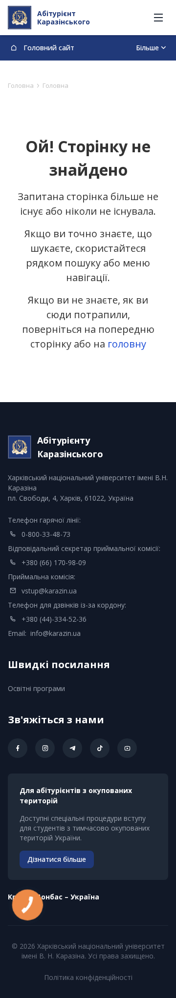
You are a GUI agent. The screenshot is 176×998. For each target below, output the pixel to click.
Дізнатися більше (56, 859)
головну (127, 343)
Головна (21, 85)
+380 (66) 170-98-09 (54, 562)
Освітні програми (36, 688)
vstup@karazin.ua (49, 590)
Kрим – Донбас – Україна (53, 896)
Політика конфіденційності (88, 977)
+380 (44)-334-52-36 (54, 619)
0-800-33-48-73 (46, 534)
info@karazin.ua (55, 633)
